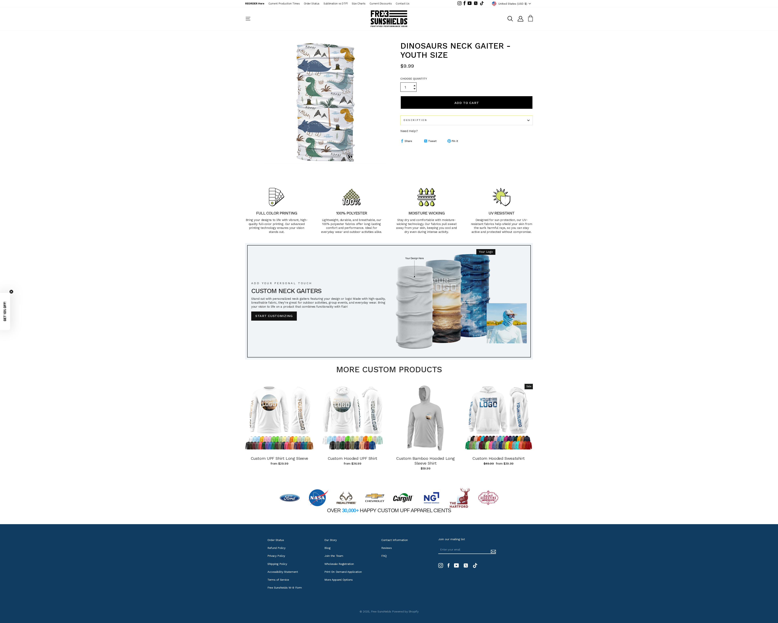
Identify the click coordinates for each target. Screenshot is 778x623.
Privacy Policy (276, 555)
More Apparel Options (338, 579)
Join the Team (333, 555)
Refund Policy (276, 547)
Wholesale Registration (339, 563)
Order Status (312, 3)
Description (415, 120)
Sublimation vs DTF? (336, 3)
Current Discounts (381, 3)
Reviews (386, 547)
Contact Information (394, 540)
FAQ (384, 555)
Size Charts (358, 3)
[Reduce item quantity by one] (415, 89)
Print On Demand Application (343, 571)
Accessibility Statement (282, 571)
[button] (5, 311)
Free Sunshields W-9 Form (284, 587)
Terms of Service (278, 579)
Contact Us (402, 3)
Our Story (330, 540)
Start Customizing (274, 316)
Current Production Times (284, 3)
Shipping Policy (277, 563)
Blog (327, 547)
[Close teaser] (11, 292)
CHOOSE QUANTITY (413, 78)
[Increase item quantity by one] (415, 85)
